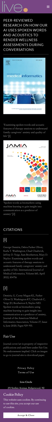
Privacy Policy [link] (26, 368)
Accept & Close (26, 415)
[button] (48, 6)
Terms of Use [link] (26, 372)
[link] (15, 6)
